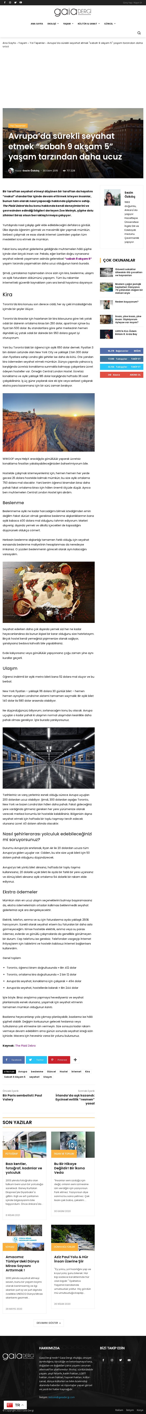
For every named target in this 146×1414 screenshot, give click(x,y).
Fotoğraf (12, 1153)
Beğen (137, 350)
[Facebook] (5, 3)
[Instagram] (10, 3)
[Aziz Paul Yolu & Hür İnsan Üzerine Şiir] (73, 1238)
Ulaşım (47, 1076)
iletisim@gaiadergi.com (61, 1397)
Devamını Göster (47, 1322)
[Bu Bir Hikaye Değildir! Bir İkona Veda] (73, 1145)
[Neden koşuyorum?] (106, 304)
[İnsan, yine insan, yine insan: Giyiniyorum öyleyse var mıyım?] (106, 319)
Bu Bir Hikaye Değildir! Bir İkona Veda (69, 1168)
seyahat (34, 1076)
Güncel (51, 1071)
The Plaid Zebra (25, 1046)
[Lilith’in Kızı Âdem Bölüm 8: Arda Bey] (106, 334)
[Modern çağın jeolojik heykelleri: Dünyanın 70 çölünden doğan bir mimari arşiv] (106, 287)
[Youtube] (20, 3)
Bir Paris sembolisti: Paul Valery (22, 1097)
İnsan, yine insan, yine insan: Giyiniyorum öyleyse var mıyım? (128, 319)
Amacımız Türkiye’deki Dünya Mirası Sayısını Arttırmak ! (22, 1263)
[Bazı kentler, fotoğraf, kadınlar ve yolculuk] (24, 1145)
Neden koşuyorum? (126, 301)
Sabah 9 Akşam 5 (14, 1076)
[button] (138, 32)
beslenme (37, 1071)
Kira (87, 1071)
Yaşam (22, 43)
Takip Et (136, 358)
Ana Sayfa (9, 43)
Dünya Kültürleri (64, 1246)
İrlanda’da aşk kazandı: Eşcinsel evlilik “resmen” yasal (75, 1099)
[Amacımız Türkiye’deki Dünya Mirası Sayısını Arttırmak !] (24, 1238)
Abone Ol (135, 374)
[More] (75, 1060)
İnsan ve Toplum (64, 1153)
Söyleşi (10, 1246)
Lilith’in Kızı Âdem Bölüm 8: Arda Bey (126, 332)
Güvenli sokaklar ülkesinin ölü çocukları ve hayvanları (128, 272)
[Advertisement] (73, 78)
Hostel (64, 1071)
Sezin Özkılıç (31, 170)
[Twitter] (15, 3)
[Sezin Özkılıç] (11, 171)
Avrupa (22, 1071)
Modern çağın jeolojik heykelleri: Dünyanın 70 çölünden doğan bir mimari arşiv (129, 288)
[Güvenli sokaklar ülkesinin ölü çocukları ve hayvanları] (106, 272)
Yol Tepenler (37, 43)
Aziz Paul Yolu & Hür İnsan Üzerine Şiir (71, 1259)
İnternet (76, 1071)
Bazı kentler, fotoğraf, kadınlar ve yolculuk (24, 1168)
